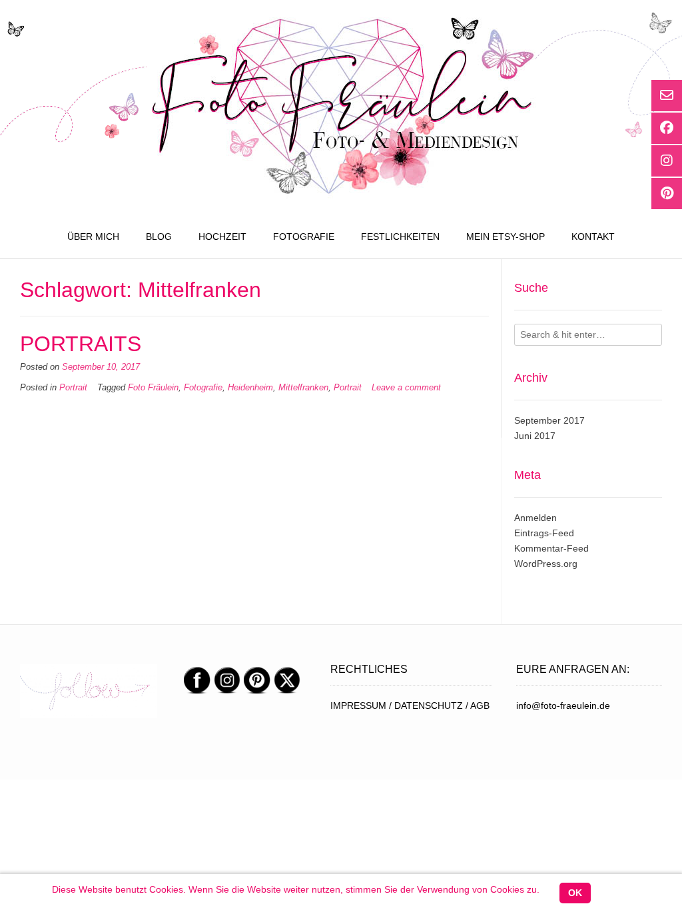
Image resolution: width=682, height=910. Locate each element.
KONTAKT (593, 236)
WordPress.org (545, 563)
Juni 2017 (534, 435)
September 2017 (549, 420)
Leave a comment (406, 387)
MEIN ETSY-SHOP (505, 236)
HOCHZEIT (222, 236)
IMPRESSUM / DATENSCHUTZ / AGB (410, 705)
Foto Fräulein (153, 387)
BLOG (159, 236)
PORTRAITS (80, 344)
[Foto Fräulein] (341, 108)
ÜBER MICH (93, 236)
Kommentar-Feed (551, 548)
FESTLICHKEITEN (400, 236)
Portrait (73, 387)
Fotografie (203, 387)
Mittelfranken (303, 387)
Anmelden (535, 517)
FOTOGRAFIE (303, 236)
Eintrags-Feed (544, 533)
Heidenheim (250, 387)
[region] (88, 691)
